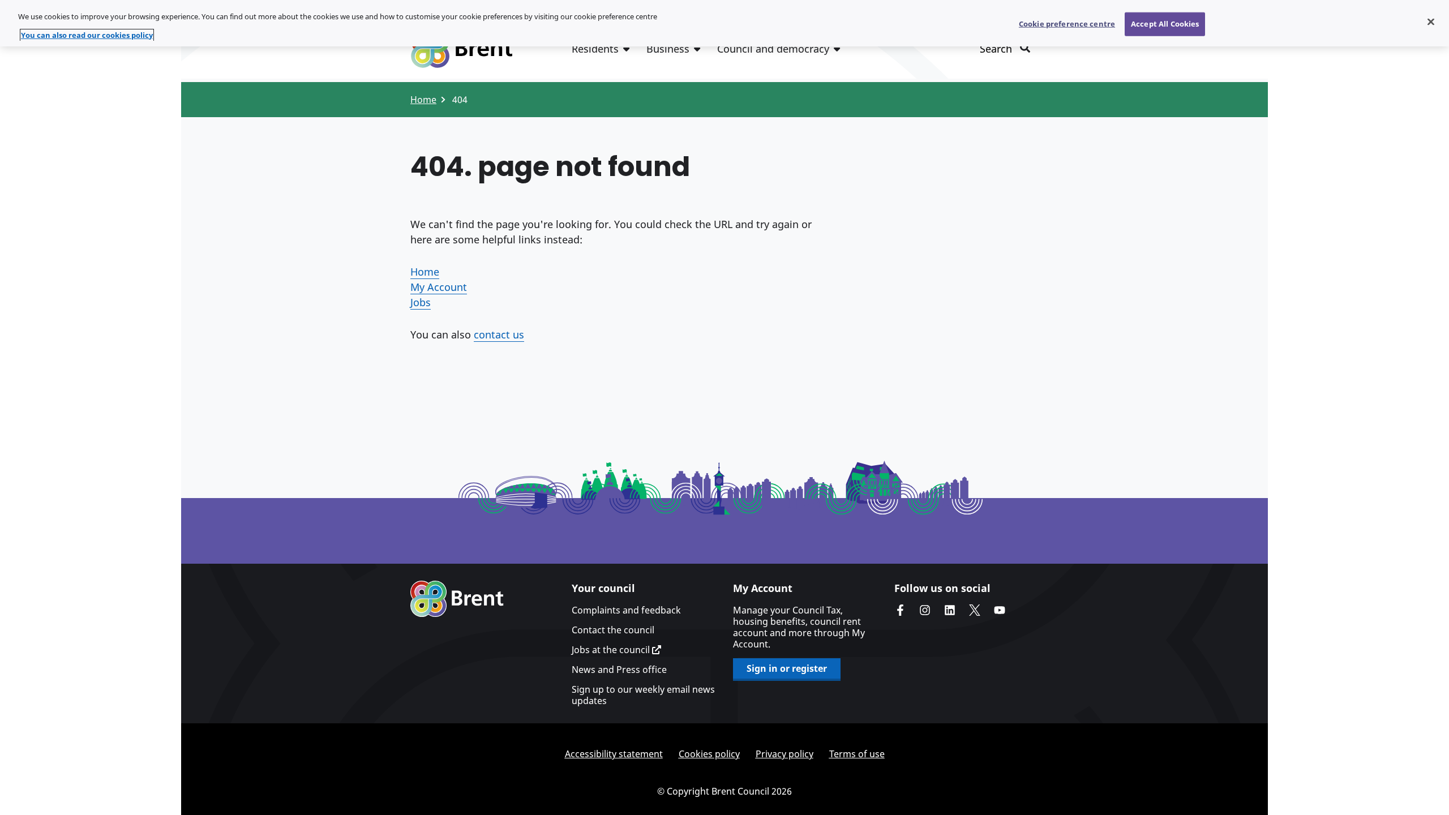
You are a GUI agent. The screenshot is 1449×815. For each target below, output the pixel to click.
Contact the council (613, 630)
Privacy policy (784, 754)
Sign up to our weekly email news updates (643, 695)
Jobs (420, 302)
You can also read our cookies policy (87, 35)
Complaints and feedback (626, 610)
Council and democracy (773, 48)
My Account (438, 287)
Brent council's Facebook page (900, 610)
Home (423, 99)
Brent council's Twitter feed (974, 610)
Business (667, 48)
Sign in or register (787, 668)
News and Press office (619, 669)
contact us (499, 334)
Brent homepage (457, 599)
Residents (595, 48)
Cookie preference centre (1067, 24)
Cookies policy (709, 754)
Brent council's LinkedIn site (949, 610)
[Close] (1430, 22)
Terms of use (857, 754)
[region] (724, 23)
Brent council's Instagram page (925, 610)
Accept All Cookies (1165, 24)
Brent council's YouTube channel (999, 610)
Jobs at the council (612, 649)
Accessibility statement (614, 754)
